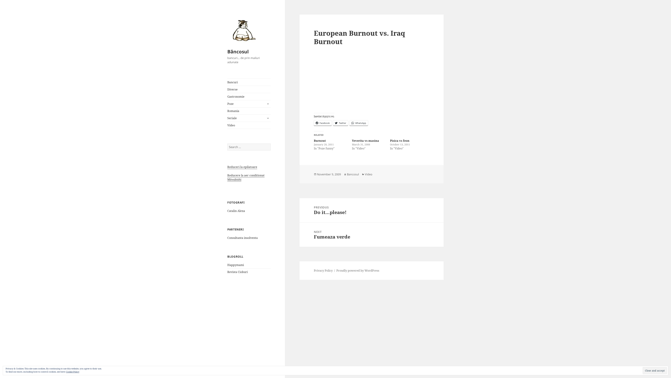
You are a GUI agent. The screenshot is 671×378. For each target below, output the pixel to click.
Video (231, 125)
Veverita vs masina (365, 141)
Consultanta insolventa (242, 238)
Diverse (232, 89)
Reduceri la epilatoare (242, 167)
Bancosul (353, 174)
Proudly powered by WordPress (357, 270)
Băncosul (238, 51)
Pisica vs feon (399, 141)
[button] (243, 30)
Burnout (320, 141)
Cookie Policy (72, 371)
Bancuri (232, 82)
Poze (230, 104)
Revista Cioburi (237, 272)
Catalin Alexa (236, 211)
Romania (233, 111)
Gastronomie (235, 97)
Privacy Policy (323, 270)
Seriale (232, 118)
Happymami (235, 265)
